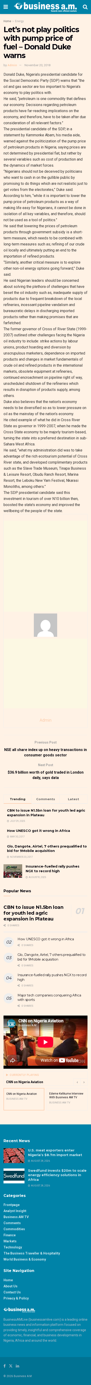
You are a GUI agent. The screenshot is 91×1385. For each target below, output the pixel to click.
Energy (19, 21)
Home (7, 21)
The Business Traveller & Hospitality (32, 1253)
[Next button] (84, 1082)
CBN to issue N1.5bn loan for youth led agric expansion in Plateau (33, 913)
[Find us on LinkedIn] (17, 1366)
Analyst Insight (15, 1211)
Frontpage (12, 1205)
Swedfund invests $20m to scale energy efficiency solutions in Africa (57, 1175)
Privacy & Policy (16, 1298)
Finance (10, 1235)
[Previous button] (77, 1082)
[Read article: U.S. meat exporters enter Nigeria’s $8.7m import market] (14, 1155)
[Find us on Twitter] (11, 1366)
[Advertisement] (45, 566)
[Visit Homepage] (45, 7)
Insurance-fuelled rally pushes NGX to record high (52, 868)
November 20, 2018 (37, 65)
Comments (12, 1223)
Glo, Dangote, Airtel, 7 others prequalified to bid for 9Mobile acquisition (47, 848)
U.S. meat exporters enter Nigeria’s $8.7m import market (55, 1152)
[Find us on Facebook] (5, 1366)
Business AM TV (16, 1217)
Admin (12, 65)
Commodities (14, 1229)
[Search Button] (85, 7)
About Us (11, 1286)
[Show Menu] (6, 7)
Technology (13, 1247)
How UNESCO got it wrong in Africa (38, 831)
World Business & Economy (25, 1259)
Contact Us (12, 1292)
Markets (10, 1241)
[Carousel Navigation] (81, 1082)
